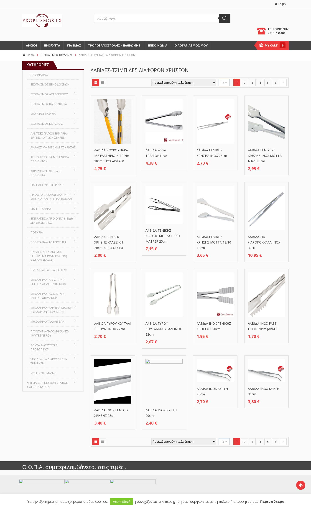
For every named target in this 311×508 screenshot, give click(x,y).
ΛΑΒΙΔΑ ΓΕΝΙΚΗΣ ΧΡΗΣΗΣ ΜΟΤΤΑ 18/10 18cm (214, 242)
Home (31, 55)
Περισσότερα (272, 501)
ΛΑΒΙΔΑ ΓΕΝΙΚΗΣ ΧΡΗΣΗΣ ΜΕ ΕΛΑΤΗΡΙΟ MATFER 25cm (162, 236)
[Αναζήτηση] (224, 18)
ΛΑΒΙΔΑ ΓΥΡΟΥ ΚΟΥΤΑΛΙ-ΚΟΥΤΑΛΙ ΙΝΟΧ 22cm (163, 329)
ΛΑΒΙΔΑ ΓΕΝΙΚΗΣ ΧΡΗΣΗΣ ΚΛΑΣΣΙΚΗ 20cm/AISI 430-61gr (108, 242)
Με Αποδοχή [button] (121, 502)
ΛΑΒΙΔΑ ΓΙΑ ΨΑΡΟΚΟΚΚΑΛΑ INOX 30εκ (264, 242)
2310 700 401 (276, 33)
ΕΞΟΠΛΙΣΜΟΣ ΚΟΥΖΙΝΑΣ (57, 55)
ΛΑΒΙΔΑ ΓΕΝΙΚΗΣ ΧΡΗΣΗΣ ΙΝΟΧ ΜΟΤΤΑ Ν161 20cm (265, 155)
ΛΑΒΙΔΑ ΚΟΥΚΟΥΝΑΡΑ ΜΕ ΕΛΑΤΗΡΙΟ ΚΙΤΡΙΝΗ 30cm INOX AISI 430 (111, 155)
